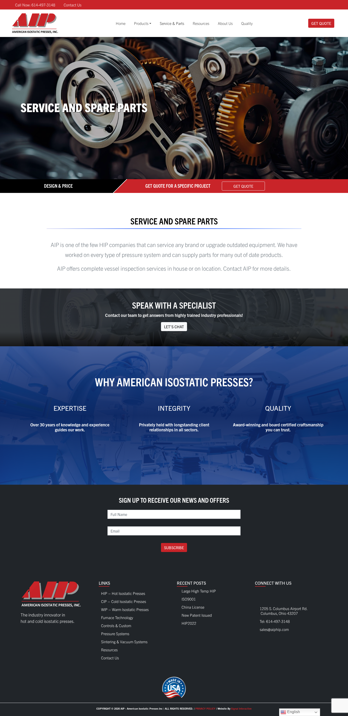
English (293, 712)
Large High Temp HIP (199, 590)
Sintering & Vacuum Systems (124, 640)
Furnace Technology (117, 616)
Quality (247, 23)
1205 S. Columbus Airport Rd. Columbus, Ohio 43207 (281, 611)
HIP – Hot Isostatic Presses (123, 592)
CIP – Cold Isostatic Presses (123, 600)
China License (193, 607)
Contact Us (72, 4)
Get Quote (321, 23)
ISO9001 (189, 599)
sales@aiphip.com (274, 629)
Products (141, 23)
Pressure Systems (115, 632)
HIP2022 (189, 623)
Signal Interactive (241, 708)
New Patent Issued (197, 615)
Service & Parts (172, 23)
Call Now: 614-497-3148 (35, 4)
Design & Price (58, 185)
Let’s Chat (174, 326)
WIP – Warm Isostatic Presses (125, 608)
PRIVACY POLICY (205, 708)
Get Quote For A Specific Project (177, 185)
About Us (225, 23)
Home (120, 23)
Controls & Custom (116, 624)
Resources (201, 23)
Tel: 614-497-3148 (275, 621)
